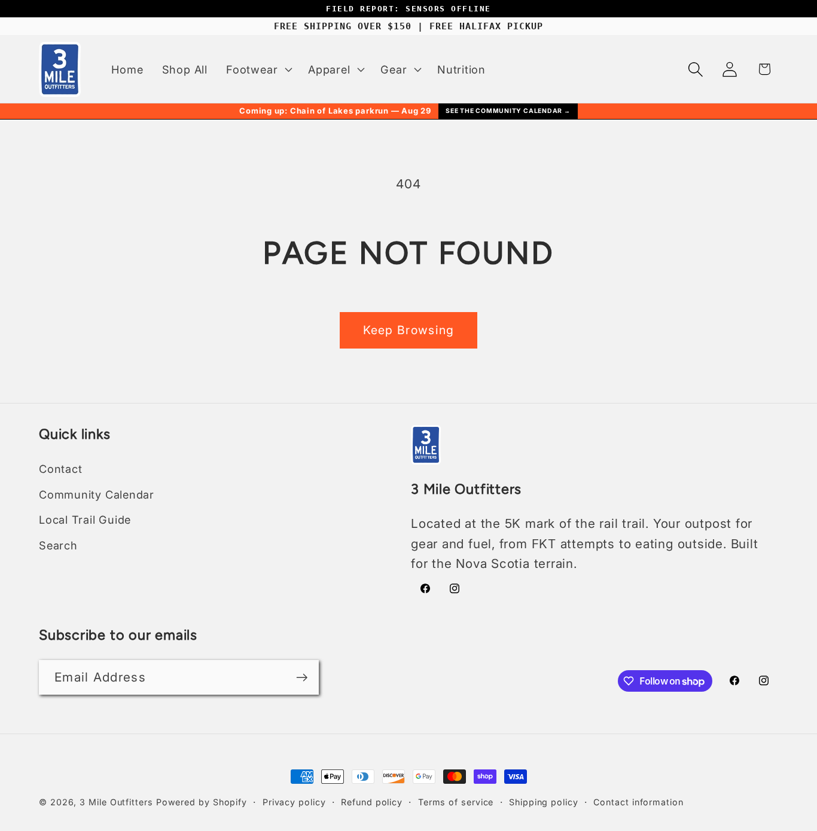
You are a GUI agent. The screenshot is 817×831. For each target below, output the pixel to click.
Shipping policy (543, 802)
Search (58, 545)
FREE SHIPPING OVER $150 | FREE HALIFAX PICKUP (408, 26)
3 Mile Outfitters (116, 802)
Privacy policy (294, 802)
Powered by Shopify (201, 802)
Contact (60, 468)
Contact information (638, 802)
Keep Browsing (409, 330)
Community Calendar (96, 494)
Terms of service (456, 802)
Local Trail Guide (85, 519)
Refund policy (372, 802)
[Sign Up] (302, 677)
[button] (258, 69)
